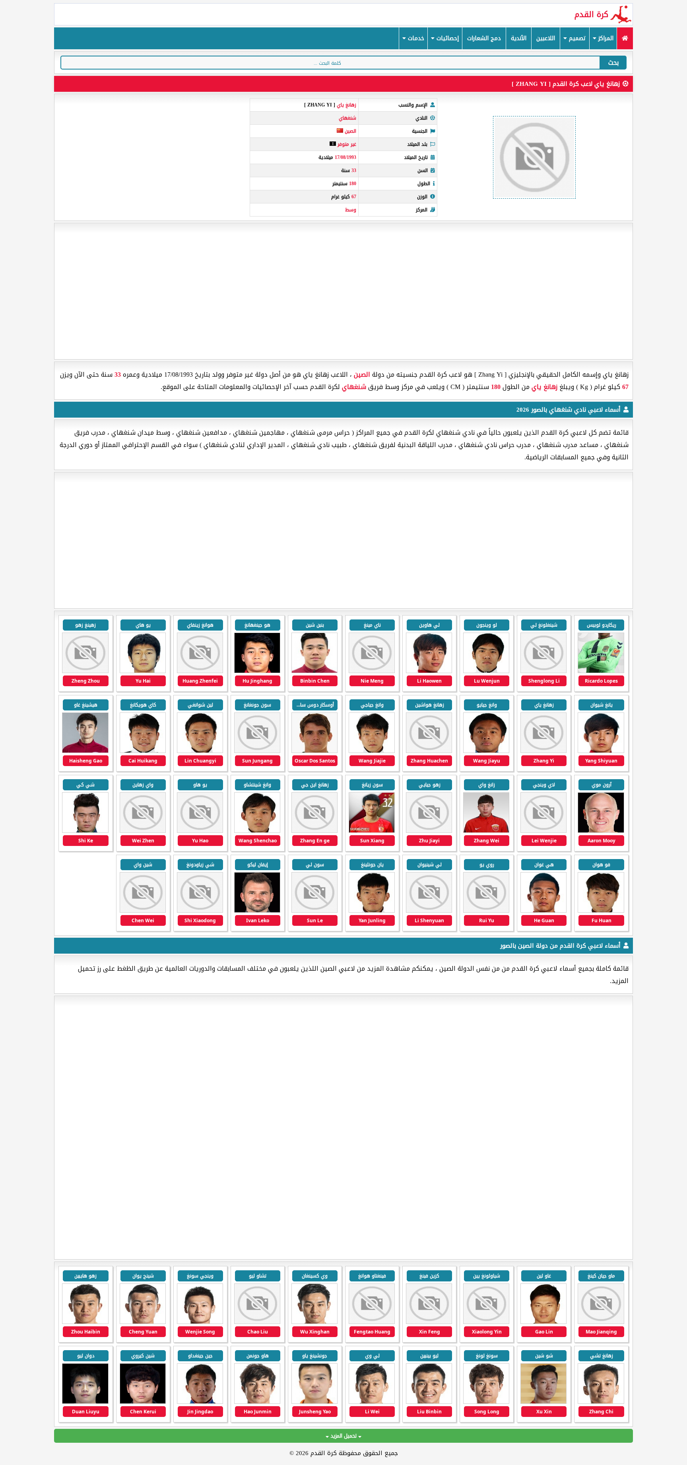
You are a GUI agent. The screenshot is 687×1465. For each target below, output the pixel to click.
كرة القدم (591, 14)
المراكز (604, 38)
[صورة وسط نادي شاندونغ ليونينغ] (85, 1322)
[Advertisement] (343, 291)
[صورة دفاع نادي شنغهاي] (486, 831)
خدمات (415, 38)
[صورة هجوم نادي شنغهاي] (601, 671)
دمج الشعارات (484, 38)
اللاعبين (545, 38)
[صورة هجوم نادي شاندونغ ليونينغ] (314, 1322)
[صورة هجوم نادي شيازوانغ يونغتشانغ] (601, 1322)
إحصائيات (447, 38)
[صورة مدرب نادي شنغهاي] (257, 911)
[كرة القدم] (625, 38)
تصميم (576, 38)
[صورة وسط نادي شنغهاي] (143, 671)
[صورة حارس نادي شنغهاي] (372, 911)
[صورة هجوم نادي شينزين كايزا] (543, 1322)
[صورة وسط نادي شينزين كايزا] (429, 1322)
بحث (613, 62)
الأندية (518, 38)
